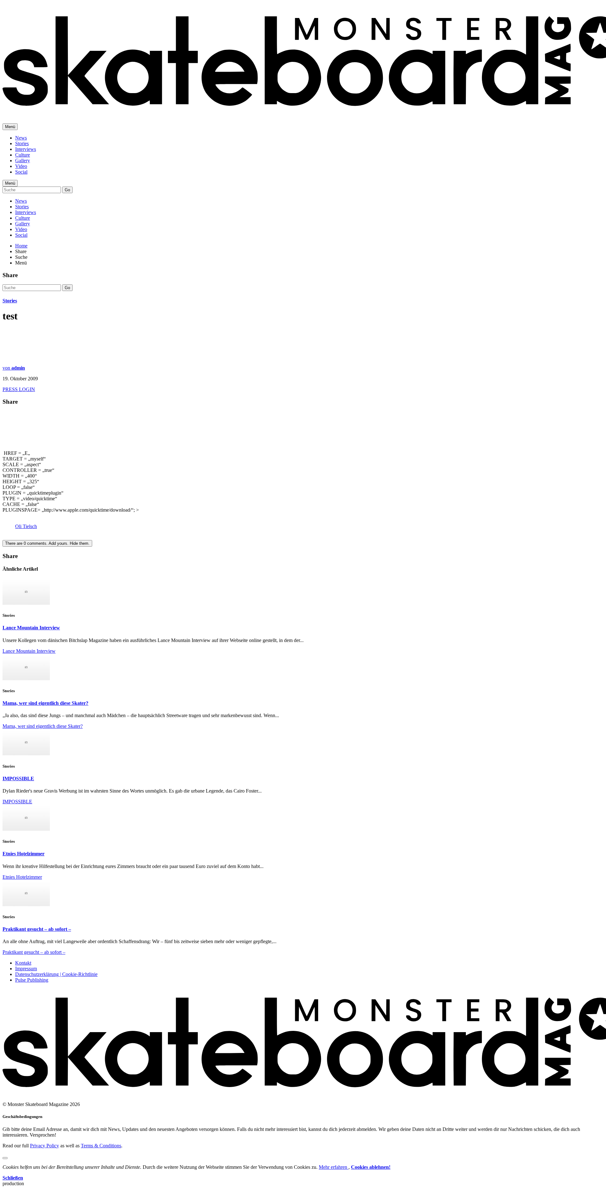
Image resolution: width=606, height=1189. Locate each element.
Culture (22, 155)
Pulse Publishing (31, 980)
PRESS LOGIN (19, 389)
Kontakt (23, 963)
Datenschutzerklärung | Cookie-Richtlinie (56, 974)
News (21, 137)
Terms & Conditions (101, 1145)
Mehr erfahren (333, 1167)
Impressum (26, 968)
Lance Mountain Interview (31, 627)
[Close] (5, 1158)
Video (21, 166)
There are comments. (47, 543)
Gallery (22, 160)
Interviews (25, 149)
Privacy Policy (44, 1145)
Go (67, 189)
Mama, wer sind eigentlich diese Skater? (45, 703)
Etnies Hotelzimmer (24, 853)
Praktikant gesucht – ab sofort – (37, 929)
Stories (22, 143)
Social (21, 172)
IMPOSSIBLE (18, 778)
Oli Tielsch (26, 526)
